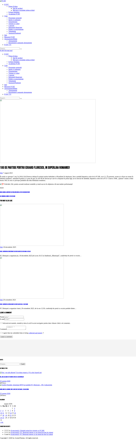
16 (15, 413)
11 (3, 413)
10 (1, 413)
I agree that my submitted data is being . (23, 333)
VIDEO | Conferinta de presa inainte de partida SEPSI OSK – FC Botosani (14, 304)
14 (11, 413)
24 (1, 418)
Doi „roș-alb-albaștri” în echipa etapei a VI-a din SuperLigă (12, 376)
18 (3, 415)
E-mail (2, 319)
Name (2, 317)
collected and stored (35, 333)
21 (11, 415)
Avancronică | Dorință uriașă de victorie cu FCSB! (27, 430)
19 (6, 415)
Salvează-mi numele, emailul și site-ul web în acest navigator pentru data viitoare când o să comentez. (36, 323)
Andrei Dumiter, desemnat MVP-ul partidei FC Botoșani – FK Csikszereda (14, 389)
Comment (3, 329)
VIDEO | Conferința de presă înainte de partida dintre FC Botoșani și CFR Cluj (15, 251)
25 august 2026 (5, 381)
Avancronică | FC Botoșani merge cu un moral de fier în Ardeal (32, 432)
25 (3, 418)
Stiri (1, 173)
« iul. (1, 422)
